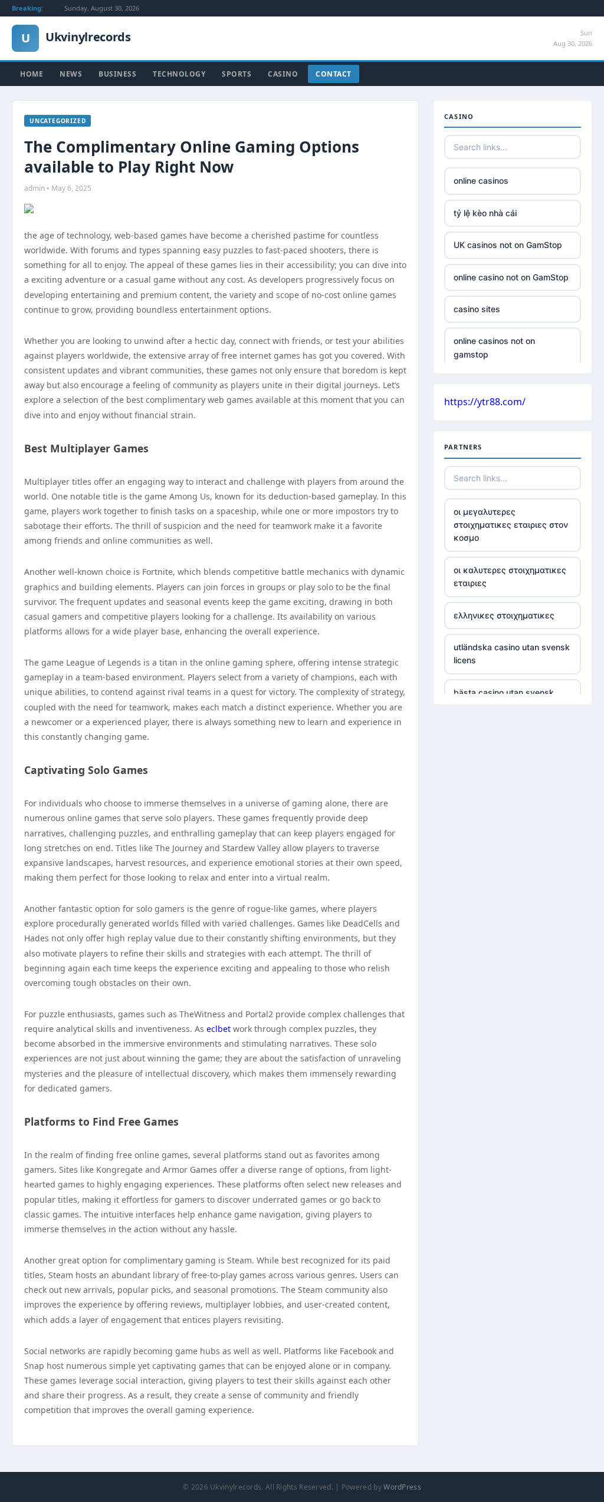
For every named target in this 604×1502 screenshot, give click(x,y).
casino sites (477, 309)
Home (31, 74)
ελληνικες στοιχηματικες (504, 615)
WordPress (402, 1487)
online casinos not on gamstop (494, 347)
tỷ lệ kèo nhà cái (485, 213)
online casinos (481, 181)
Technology (179, 74)
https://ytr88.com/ (485, 401)
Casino (283, 74)
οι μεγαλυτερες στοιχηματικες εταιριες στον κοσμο (511, 525)
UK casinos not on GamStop (508, 245)
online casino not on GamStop (511, 277)
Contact (334, 74)
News (71, 74)
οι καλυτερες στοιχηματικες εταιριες (510, 576)
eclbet (218, 1028)
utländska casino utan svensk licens (512, 653)
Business (117, 74)
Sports (236, 74)
